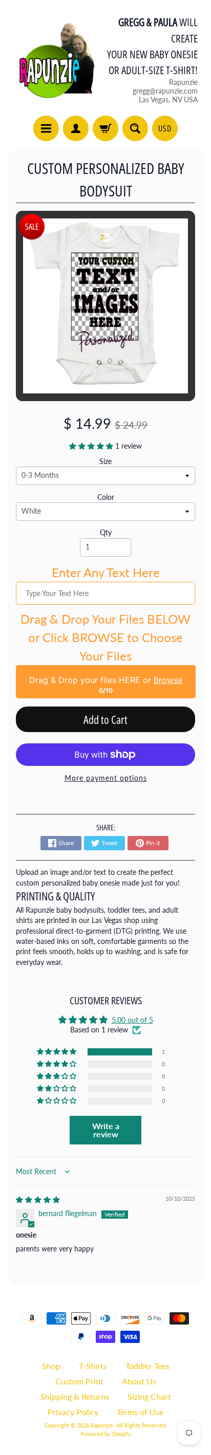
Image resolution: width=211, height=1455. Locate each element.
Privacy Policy (73, 1412)
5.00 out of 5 (132, 1020)
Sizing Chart (149, 1396)
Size (105, 461)
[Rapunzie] (51, 59)
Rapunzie (102, 1425)
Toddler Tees (147, 1366)
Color (105, 497)
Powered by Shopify (105, 1433)
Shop (51, 1366)
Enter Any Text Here (106, 572)
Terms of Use (140, 1412)
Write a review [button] (105, 1130)
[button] (92, 446)
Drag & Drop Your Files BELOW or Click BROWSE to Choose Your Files (105, 637)
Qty (106, 532)
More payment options (106, 778)
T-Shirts (93, 1366)
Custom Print (79, 1381)
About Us (139, 1381)
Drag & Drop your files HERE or (105, 680)
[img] (38, 1200)
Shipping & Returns (74, 1396)
